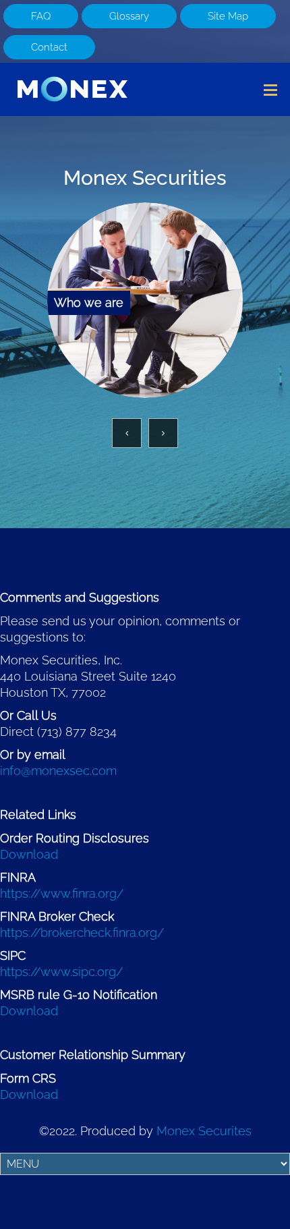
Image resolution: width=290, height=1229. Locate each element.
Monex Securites (204, 1131)
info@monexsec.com (58, 771)
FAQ (41, 16)
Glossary (129, 16)
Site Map (228, 16)
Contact (49, 47)
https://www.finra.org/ (61, 893)
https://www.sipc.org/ (61, 972)
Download (29, 854)
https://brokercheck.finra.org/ (82, 932)
